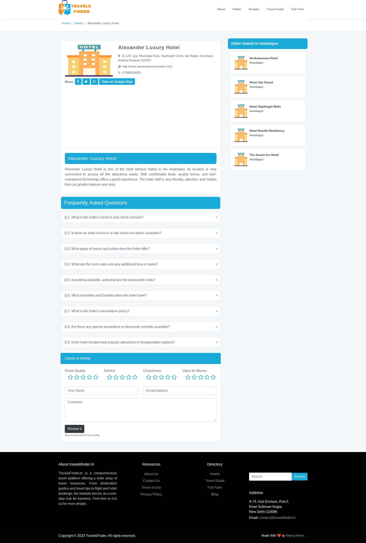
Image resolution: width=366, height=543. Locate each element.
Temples (253, 9)
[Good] (89, 377)
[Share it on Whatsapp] (94, 81)
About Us (151, 474)
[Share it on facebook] (78, 81)
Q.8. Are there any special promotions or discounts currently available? (117, 327)
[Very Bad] (70, 377)
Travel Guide (275, 9)
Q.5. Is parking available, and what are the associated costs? (109, 280)
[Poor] (76, 377)
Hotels (237, 9)
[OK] (83, 377)
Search (299, 476)
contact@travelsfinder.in (277, 517)
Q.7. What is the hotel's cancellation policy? (96, 311)
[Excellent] (96, 377)
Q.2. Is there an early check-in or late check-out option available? (112, 233)
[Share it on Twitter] (86, 81)
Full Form (297, 9)
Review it (75, 429)
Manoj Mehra (295, 535)
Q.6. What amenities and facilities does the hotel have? (105, 295)
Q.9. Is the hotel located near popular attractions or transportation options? (119, 342)
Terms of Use (151, 487)
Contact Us (151, 481)
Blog (214, 494)
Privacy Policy (151, 494)
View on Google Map (117, 81)
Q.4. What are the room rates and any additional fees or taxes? (111, 264)
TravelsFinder (96, 535)
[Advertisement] (141, 118)
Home (221, 9)
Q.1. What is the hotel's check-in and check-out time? (103, 217)
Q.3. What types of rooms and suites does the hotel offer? (107, 249)
